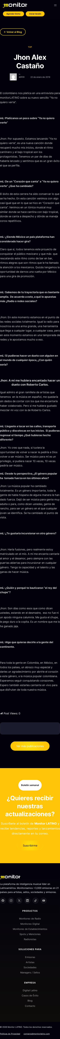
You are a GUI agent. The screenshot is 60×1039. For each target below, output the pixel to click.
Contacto (30, 1005)
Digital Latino (30, 990)
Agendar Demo (13, 14)
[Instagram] (11, 900)
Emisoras (30, 957)
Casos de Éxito (30, 995)
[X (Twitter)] (19, 900)
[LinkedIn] (27, 900)
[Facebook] (3, 900)
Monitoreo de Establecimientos (30, 929)
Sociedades (30, 967)
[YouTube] (44, 900)
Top (30, 47)
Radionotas (30, 939)
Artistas (30, 962)
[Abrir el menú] (55, 5)
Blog (30, 1000)
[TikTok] (35, 900)
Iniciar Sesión (35, 14)
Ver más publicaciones (30, 746)
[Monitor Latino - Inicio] (15, 5)
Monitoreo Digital (30, 923)
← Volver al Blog (13, 31)
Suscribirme (30, 845)
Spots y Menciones (30, 934)
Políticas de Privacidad (10, 1034)
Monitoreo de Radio (30, 918)
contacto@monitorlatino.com (37, 1034)
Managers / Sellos (30, 972)
